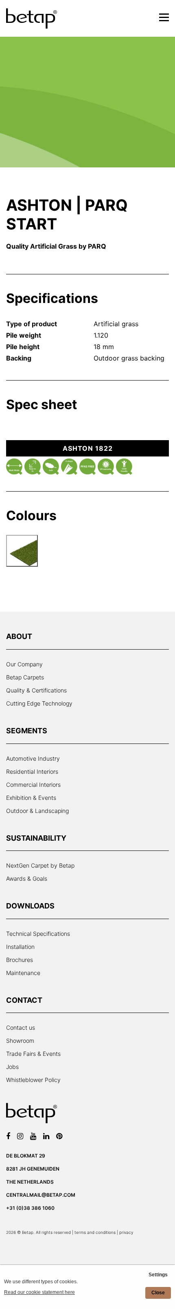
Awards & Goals (26, 878)
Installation (20, 946)
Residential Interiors (32, 771)
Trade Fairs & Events (33, 1053)
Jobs (12, 1066)
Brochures (19, 959)
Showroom (20, 1040)
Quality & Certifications (36, 690)
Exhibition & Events (31, 797)
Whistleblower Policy (33, 1079)
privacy (126, 1232)
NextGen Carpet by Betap (40, 865)
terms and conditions (95, 1232)
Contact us (20, 1027)
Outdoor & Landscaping (37, 810)
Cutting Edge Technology (39, 703)
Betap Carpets (25, 677)
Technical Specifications (38, 933)
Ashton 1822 (88, 448)
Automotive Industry (33, 758)
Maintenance (23, 972)
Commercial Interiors (33, 784)
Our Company (24, 664)
